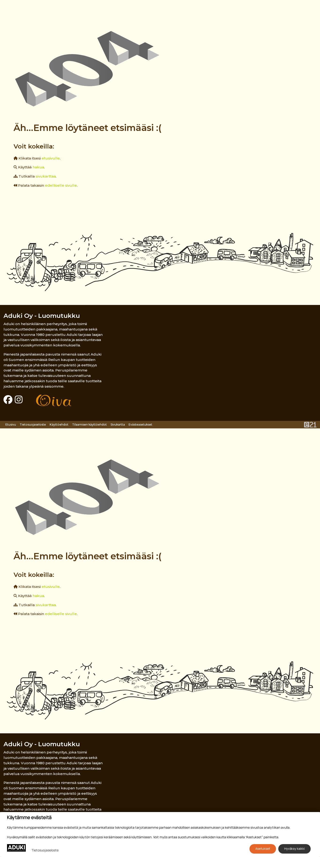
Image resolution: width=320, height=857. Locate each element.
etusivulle (51, 158)
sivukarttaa (46, 176)
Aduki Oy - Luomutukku (42, 315)
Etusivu (10, 424)
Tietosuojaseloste (33, 424)
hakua (38, 167)
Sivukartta (118, 424)
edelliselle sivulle (61, 185)
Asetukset (262, 848)
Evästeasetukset (140, 424)
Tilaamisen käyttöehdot (89, 424)
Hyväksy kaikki (294, 848)
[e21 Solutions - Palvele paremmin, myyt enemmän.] (310, 424)
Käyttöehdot (59, 424)
